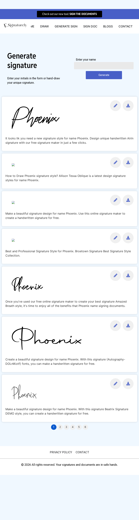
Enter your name (86, 59)
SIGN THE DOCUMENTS (83, 14)
